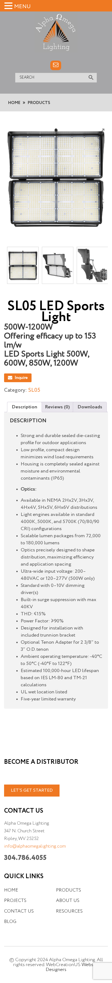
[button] (9, 6)
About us (67, 900)
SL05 (34, 390)
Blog (10, 921)
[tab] (24, 407)
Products (68, 890)
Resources (69, 911)
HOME (14, 103)
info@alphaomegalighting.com (35, 846)
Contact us (19, 911)
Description (24, 407)
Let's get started (32, 790)
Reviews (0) (57, 407)
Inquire (21, 378)
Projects (15, 900)
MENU (22, 7)
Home (11, 890)
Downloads (89, 407)
